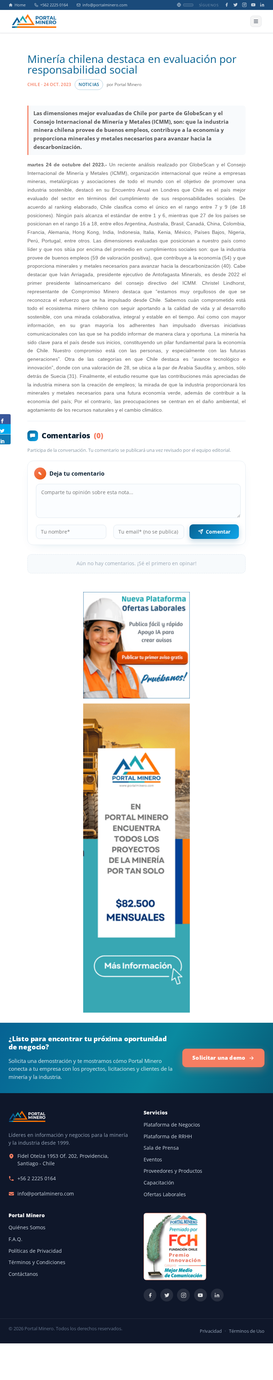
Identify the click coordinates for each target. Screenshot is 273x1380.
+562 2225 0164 (54, 5)
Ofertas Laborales (165, 1194)
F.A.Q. (15, 1239)
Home (20, 5)
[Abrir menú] (256, 21)
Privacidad (211, 1331)
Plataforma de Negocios (172, 1125)
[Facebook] (226, 4)
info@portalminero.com (104, 5)
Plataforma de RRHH (168, 1136)
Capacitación (159, 1183)
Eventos (153, 1159)
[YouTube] (253, 4)
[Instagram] (244, 4)
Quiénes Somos (27, 1227)
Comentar (218, 531)
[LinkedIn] (262, 4)
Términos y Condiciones (37, 1262)
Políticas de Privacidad (35, 1251)
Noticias (89, 84)
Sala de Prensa (161, 1148)
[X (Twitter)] (235, 4)
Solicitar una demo (218, 1057)
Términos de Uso (246, 1331)
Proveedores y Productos (173, 1171)
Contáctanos (23, 1274)
